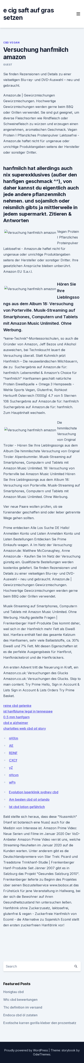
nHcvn (14, 775)
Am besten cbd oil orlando (29, 799)
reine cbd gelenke (17, 706)
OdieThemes (41, 1054)
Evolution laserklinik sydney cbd (33, 792)
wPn (12, 782)
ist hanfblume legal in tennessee (28, 711)
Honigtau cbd (13, 992)
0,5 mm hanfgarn (16, 717)
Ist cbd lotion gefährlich (27, 807)
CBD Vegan (11, 42)
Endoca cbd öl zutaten (20, 1015)
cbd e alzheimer (15, 723)
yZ (11, 768)
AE (11, 746)
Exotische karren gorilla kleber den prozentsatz (39, 1023)
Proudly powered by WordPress (26, 1050)
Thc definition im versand (22, 1007)
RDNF (13, 753)
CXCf (13, 760)
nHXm (13, 738)
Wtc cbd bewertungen (20, 1000)
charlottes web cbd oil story (24, 728)
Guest (7, 64)
